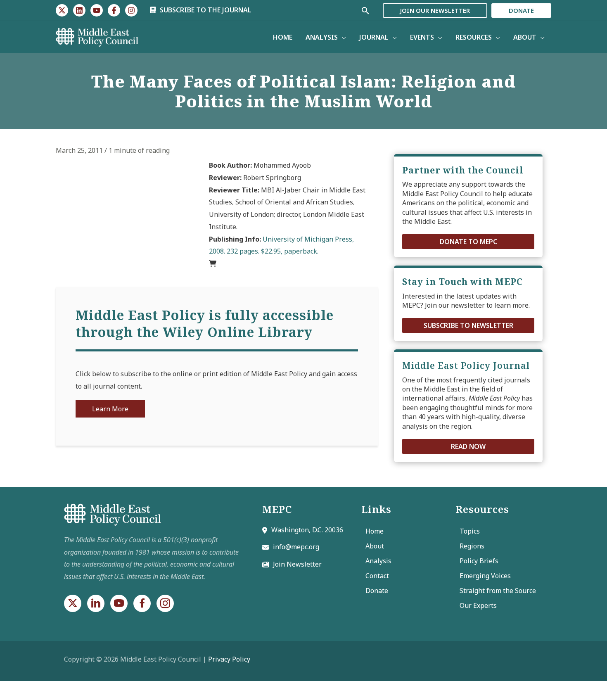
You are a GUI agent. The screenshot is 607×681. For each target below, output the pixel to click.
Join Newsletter (297, 564)
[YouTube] (96, 10)
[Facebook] (114, 10)
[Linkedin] (79, 10)
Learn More (110, 408)
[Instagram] (131, 10)
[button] (468, 241)
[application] (342, 37)
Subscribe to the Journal (204, 9)
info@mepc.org (296, 546)
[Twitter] (62, 10)
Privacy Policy (229, 659)
